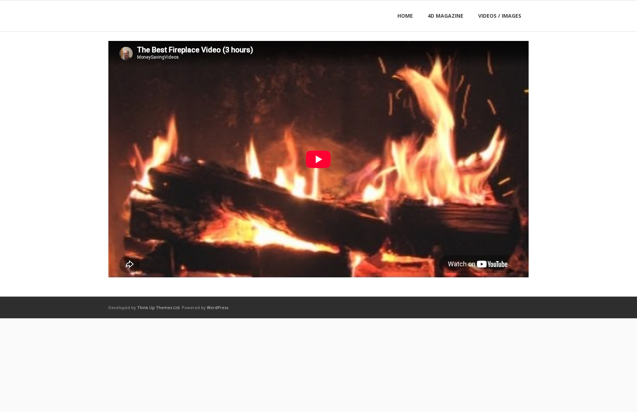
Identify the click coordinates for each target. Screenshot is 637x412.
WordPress (217, 307)
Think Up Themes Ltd (158, 307)
